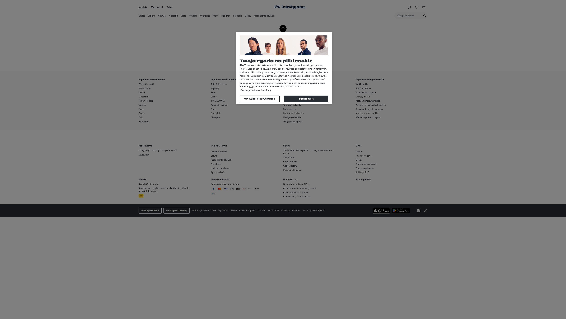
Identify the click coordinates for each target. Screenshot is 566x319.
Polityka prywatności (250, 90)
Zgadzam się (306, 99)
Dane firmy (266, 90)
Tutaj (251, 86)
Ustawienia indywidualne (259, 99)
